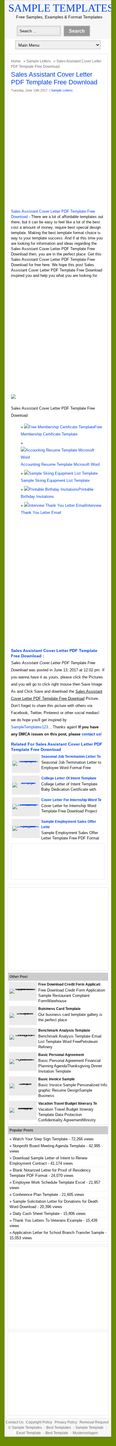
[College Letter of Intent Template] (25, 782)
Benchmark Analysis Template (64, 1030)
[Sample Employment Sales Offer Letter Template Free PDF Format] (25, 826)
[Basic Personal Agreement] (22, 1059)
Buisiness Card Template (59, 1009)
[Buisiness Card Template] (22, 1013)
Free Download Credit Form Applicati (69, 984)
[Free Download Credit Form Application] (22, 988)
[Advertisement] (58, 151)
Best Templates (58, 1428)
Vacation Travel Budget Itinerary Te (67, 1103)
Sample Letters (38, 61)
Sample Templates (60, 8)
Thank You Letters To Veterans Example (47, 1220)
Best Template (56, 1433)
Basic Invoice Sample (56, 1079)
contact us (91, 734)
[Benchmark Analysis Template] (22, 1035)
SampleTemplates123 (29, 727)
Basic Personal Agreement (61, 1055)
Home (16, 61)
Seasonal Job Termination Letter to (71, 756)
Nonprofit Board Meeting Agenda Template (49, 1146)
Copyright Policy (39, 1422)
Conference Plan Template (35, 1194)
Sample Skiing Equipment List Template (55, 480)
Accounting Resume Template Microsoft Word (60, 464)
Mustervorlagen (85, 1433)
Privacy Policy (66, 1422)
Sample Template (89, 1428)
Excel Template (28, 1433)
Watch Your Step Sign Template (40, 1139)
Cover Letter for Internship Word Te (71, 800)
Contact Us (14, 1422)
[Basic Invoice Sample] (22, 1083)
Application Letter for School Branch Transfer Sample (58, 1232)
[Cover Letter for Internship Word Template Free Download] (25, 804)
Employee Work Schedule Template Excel (49, 1182)
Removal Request (94, 1422)
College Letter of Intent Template (68, 778)
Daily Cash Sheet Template (36, 1213)
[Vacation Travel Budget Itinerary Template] (22, 1108)
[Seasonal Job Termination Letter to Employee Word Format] (25, 761)
